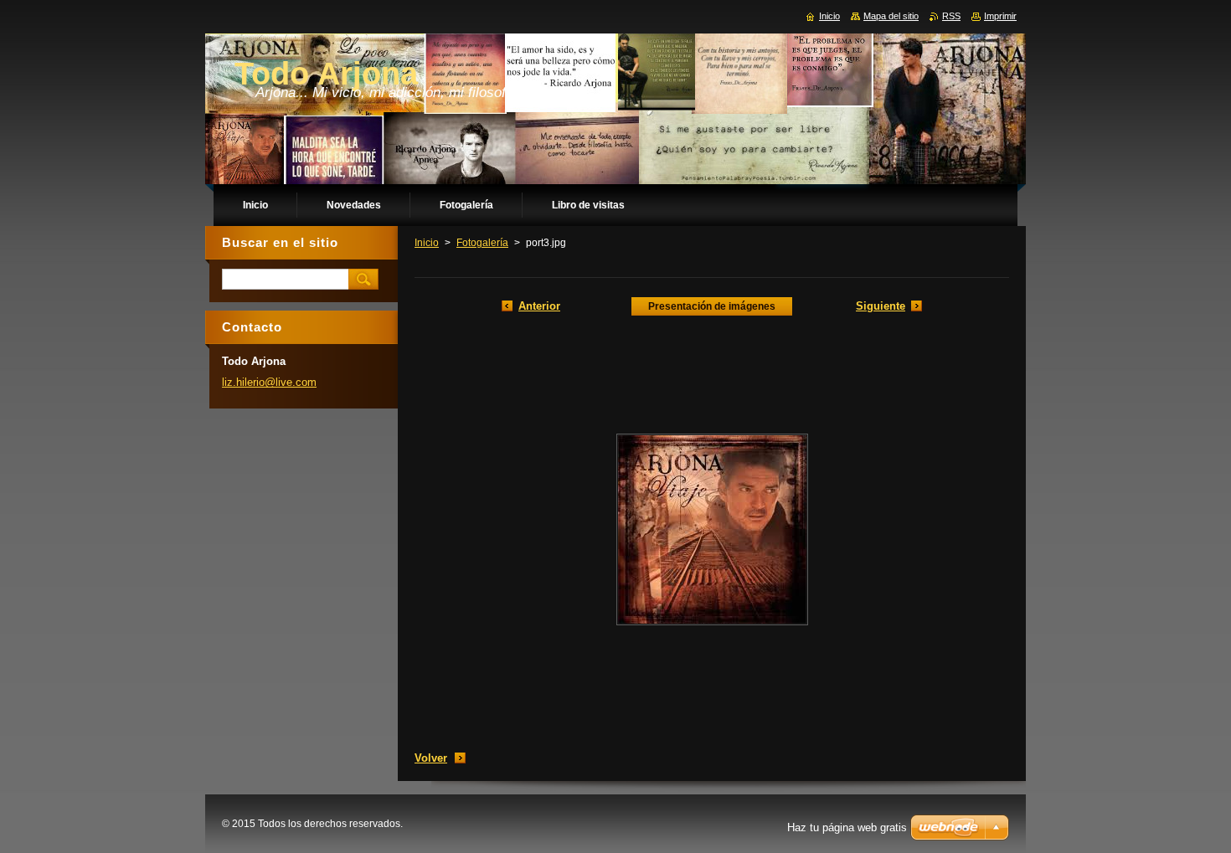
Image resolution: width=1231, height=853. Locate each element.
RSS (951, 16)
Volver (431, 758)
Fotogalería (482, 243)
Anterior (539, 306)
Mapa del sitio (891, 16)
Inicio (427, 243)
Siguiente (880, 306)
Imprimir (1000, 16)
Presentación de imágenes (711, 306)
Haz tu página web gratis (847, 827)
